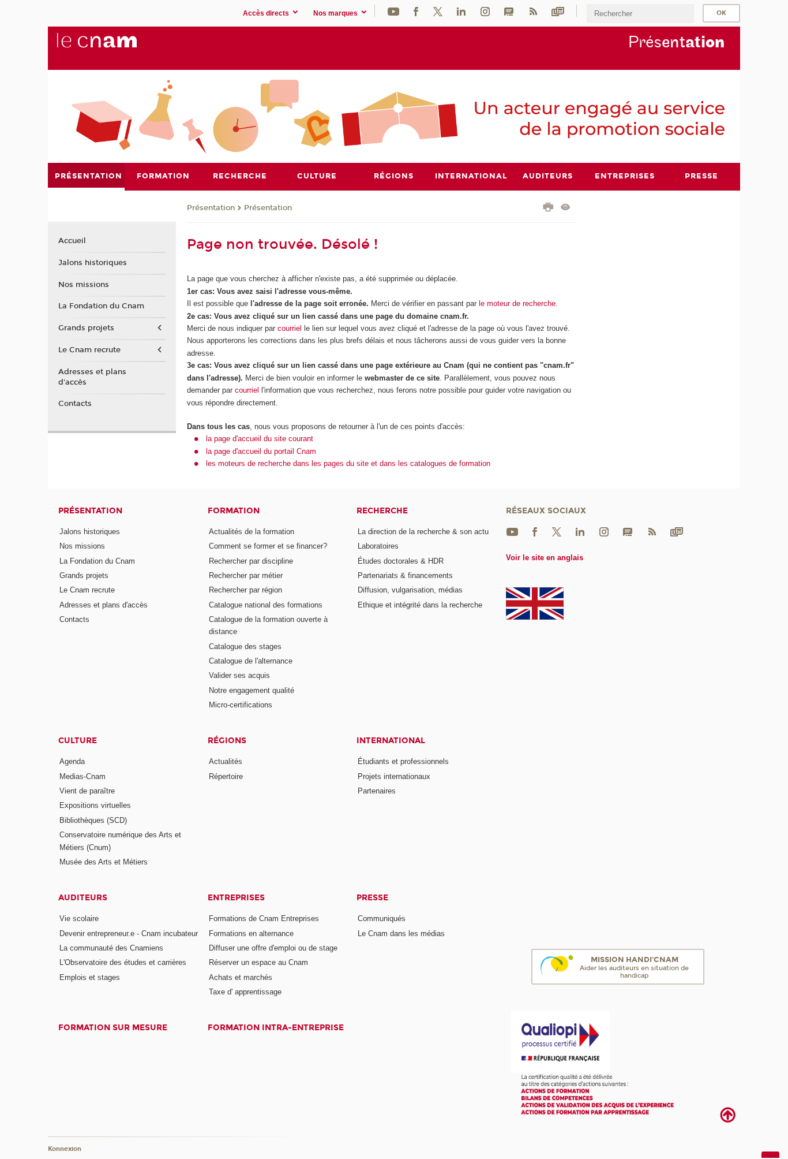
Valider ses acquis (239, 675)
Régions (227, 741)
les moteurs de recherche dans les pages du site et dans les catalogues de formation (348, 463)
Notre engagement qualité (251, 690)
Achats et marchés (240, 977)
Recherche (382, 511)
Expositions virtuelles (95, 805)
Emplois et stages (89, 977)
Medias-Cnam (82, 776)
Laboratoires (378, 546)
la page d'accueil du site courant (259, 438)
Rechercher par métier (246, 575)
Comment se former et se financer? (268, 546)
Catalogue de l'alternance (250, 661)
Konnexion (64, 1149)
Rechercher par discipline (251, 561)
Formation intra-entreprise (276, 1028)
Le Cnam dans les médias (401, 933)
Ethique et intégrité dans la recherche (420, 605)
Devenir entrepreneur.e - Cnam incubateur (128, 933)
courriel (289, 328)
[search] (640, 13)
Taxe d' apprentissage (245, 991)
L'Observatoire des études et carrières (122, 962)
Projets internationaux (394, 776)
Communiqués (382, 918)
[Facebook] (416, 10)
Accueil (72, 240)
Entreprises (236, 898)
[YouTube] (393, 10)
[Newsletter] (557, 10)
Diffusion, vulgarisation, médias (410, 590)
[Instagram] (485, 10)
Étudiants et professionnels (403, 761)
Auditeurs (82, 898)
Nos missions (83, 284)
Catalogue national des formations (265, 605)
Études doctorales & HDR (401, 561)
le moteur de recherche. (517, 303)
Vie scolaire (79, 918)
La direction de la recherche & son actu (423, 531)
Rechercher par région (245, 590)
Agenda (72, 761)
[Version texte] (566, 208)
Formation (234, 511)
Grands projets (86, 328)
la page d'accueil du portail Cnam (261, 451)
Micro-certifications (240, 704)
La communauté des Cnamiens (111, 948)
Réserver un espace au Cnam (258, 962)
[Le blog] (509, 10)
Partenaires (377, 791)
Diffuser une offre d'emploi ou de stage (273, 948)
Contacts (75, 403)
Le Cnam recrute (89, 350)
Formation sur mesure (112, 1028)
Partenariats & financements (405, 575)
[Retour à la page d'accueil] (116, 47)
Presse (372, 898)
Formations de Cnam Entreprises (264, 918)
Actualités (225, 761)
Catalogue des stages (245, 646)
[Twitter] (438, 10)
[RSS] (533, 10)
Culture (77, 741)
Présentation (211, 208)
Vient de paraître (87, 791)
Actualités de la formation (251, 531)
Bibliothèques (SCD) (93, 820)
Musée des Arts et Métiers (103, 862)
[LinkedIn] (461, 10)
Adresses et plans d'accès (92, 377)
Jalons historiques (92, 262)
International (391, 741)
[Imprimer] (548, 208)
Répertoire (226, 776)
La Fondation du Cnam (101, 306)
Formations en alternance (251, 933)
